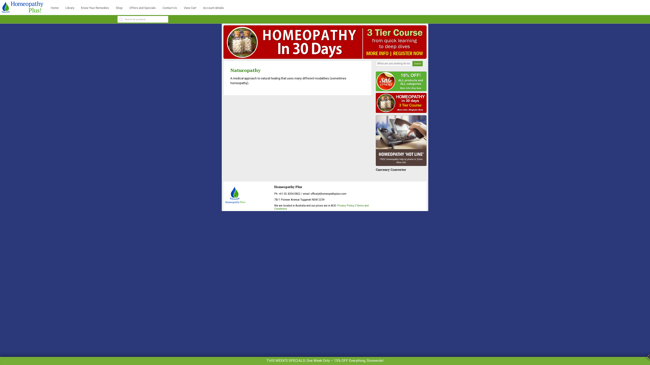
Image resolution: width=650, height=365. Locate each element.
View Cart (190, 8)
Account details (213, 8)
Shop (119, 8)
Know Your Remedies (95, 8)
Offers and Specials (142, 8)
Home (55, 8)
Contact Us (169, 8)
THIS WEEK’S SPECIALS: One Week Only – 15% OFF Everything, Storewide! (325, 361)
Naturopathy (245, 70)
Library (70, 8)
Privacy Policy (345, 205)
